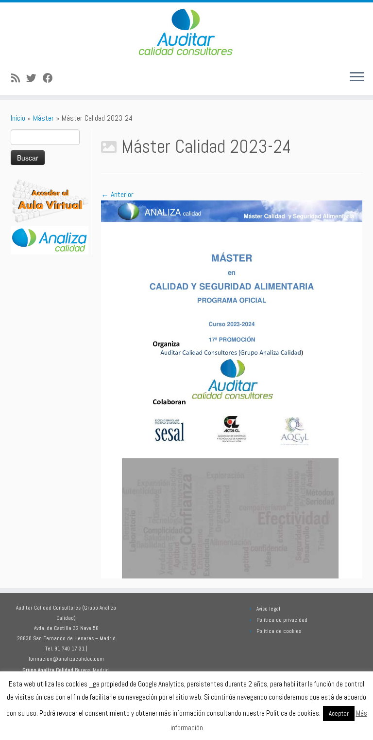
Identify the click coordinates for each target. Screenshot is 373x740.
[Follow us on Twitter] (34, 78)
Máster (43, 118)
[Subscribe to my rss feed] (18, 78)
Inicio (18, 118)
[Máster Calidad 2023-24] (231, 389)
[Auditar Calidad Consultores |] (186, 32)
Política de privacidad (281, 619)
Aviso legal (268, 608)
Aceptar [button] (339, 713)
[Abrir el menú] (357, 77)
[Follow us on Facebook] (51, 78)
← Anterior (117, 194)
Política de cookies (278, 631)
